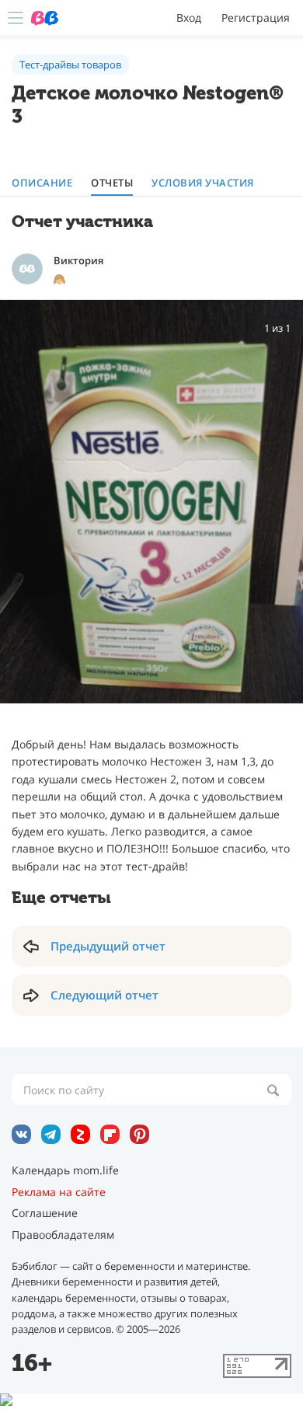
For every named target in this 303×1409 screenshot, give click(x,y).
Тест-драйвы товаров (70, 64)
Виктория (78, 260)
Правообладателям (63, 1235)
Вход (188, 17)
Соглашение (45, 1213)
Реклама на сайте (59, 1192)
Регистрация (255, 17)
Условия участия (203, 183)
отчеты (112, 183)
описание (42, 183)
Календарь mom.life (65, 1170)
